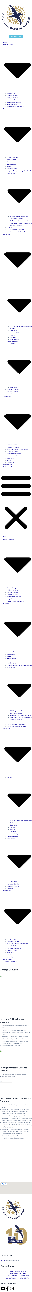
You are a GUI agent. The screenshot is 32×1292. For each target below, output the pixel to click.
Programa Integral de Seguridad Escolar (19, 171)
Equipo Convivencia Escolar (15, 106)
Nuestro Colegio (12, 93)
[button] (16, 502)
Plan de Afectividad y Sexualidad (17, 232)
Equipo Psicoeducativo (14, 102)
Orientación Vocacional (14, 454)
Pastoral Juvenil (12, 456)
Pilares (9, 162)
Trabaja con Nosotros (10, 467)
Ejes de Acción (11, 164)
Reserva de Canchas (13, 389)
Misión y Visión (11, 160)
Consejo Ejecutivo (12, 98)
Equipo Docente (12, 104)
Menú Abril (13, 387)
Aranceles (10, 394)
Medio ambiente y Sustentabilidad (17, 449)
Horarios (12, 335)
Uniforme (13, 337)
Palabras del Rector (13, 95)
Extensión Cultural (12, 451)
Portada (3, 1260)
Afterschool (10, 462)
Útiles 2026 (13, 330)
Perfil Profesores (12, 168)
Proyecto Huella (12, 445)
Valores (9, 166)
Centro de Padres (12, 342)
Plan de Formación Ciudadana (16, 229)
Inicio (5, 42)
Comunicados (7, 465)
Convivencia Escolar (13, 447)
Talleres (9, 460)
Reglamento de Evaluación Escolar (21, 221)
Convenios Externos (13, 392)
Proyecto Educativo (13, 157)
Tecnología (10, 458)
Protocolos (10, 227)
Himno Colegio (14, 339)
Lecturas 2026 (14, 333)
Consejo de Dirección (13, 100)
